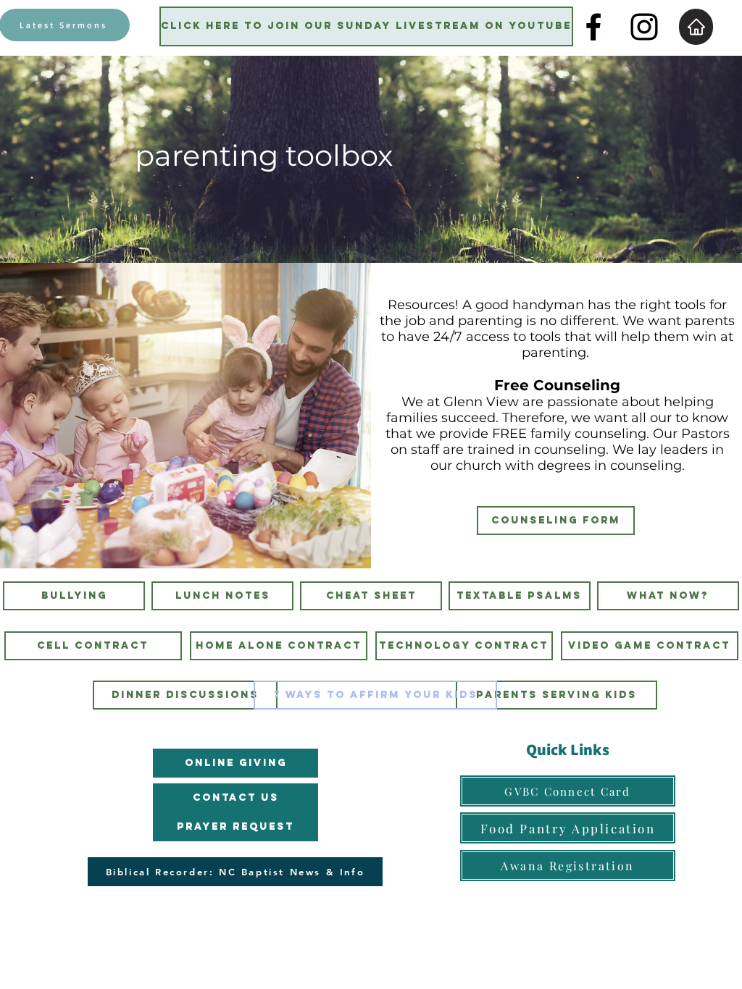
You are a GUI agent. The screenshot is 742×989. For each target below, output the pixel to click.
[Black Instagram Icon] (644, 27)
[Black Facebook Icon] (593, 27)
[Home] (696, 27)
